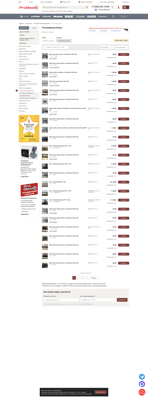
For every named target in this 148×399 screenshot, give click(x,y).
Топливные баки (25, 95)
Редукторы (23, 43)
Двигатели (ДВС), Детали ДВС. (27, 51)
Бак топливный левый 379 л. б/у (59, 200)
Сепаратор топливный (26, 93)
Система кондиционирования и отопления (28, 84)
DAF (89, 99)
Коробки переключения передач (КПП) (27, 39)
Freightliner (91, 146)
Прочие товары (23, 76)
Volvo (89, 164)
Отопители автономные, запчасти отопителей (29, 65)
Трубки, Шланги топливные (28, 98)
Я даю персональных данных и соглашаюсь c (69, 304)
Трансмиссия (23, 103)
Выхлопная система (24, 46)
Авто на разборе (46, 2)
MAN (89, 63)
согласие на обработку (54, 304)
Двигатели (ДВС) (24, 32)
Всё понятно (100, 392)
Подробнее (25, 176)
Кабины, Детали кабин (25, 54)
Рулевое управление (25, 81)
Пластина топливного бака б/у (59, 81)
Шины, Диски (23, 106)
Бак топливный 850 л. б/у (57, 182)
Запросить (122, 300)
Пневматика (22, 68)
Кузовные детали (24, 59)
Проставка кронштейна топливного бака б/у (63, 63)
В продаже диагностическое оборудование (27, 162)
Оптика (21, 61)
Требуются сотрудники (29, 198)
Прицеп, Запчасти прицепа (27, 73)
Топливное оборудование (26, 90)
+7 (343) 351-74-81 (100, 6)
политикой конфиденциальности (85, 304)
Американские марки (123, 16)
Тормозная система (24, 100)
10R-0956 (104, 30)
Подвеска (21, 71)
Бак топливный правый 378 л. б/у (60, 164)
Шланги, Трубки (23, 108)
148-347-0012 (117, 30)
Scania (90, 54)
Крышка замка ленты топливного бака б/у (63, 54)
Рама (20, 78)
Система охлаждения (25, 88)
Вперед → (94, 278)
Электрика (22, 111)
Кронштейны (23, 56)
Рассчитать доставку (107, 2)
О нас (31, 2)
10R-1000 (93, 30)
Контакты (125, 2)
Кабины (22, 35)
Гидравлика (22, 49)
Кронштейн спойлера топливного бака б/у (63, 72)
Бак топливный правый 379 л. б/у (60, 146)
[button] (142, 392)
